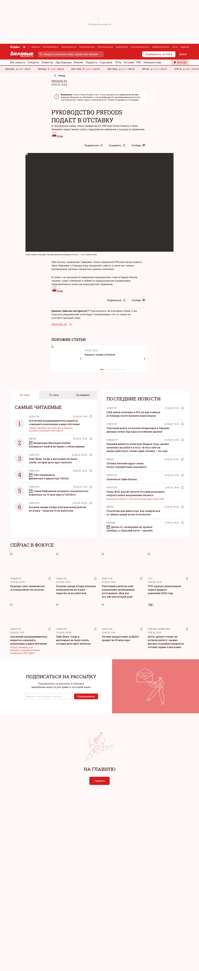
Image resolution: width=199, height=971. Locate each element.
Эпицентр (33, 62)
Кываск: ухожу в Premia (100, 354)
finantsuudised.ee (87, 47)
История (129, 62)
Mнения (110, 522)
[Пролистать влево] (80, 359)
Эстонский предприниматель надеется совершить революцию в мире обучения (28, 640)
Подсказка (106, 62)
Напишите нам (152, 62)
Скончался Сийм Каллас (121, 479)
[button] (48, 696)
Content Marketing (159, 629)
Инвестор (47, 62)
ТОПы (118, 62)
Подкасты (91, 62)
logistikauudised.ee (160, 47)
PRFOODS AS (59, 81)
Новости (34, 416)
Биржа (32, 438)
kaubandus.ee (122, 47)
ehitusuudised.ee (68, 47)
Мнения (78, 62)
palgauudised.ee (187, 47)
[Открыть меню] (24, 47)
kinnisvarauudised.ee (140, 47)
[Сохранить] (91, 416)
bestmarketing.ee (50, 47)
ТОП (150, 578)
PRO (138, 62)
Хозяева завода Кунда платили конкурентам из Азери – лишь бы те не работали (76, 590)
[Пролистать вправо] (145, 359)
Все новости (17, 62)
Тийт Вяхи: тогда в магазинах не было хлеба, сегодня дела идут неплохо (73, 640)
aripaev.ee (35, 47)
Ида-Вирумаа (64, 62)
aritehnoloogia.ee (105, 47)
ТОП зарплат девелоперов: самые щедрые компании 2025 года (164, 590)
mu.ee (175, 47)
